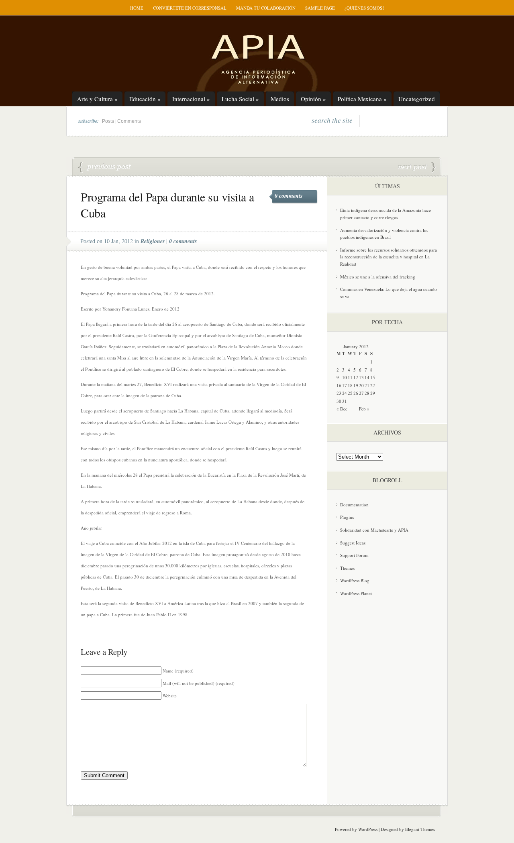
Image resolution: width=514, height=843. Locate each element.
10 (344, 377)
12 (355, 377)
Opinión (313, 99)
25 (350, 393)
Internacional (191, 99)
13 (361, 377)
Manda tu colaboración (266, 8)
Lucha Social (240, 99)
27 (361, 393)
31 (344, 401)
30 (339, 401)
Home (136, 8)
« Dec (342, 409)
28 (367, 393)
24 (344, 393)
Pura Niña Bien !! (417, 167)
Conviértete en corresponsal (189, 8)
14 (367, 377)
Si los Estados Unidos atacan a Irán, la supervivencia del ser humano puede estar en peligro (104, 167)
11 (350, 377)
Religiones (153, 241)
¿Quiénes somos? (364, 8)
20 (361, 385)
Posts (108, 121)
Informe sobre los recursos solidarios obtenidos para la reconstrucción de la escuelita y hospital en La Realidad (388, 257)
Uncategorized (416, 99)
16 (339, 385)
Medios (280, 99)
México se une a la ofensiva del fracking (377, 277)
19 (355, 385)
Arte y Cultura (97, 99)
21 (367, 385)
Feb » (364, 409)
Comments (129, 121)
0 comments (288, 196)
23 (339, 393)
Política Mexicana (362, 99)
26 (355, 393)
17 (344, 385)
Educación (145, 99)
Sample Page (320, 8)
